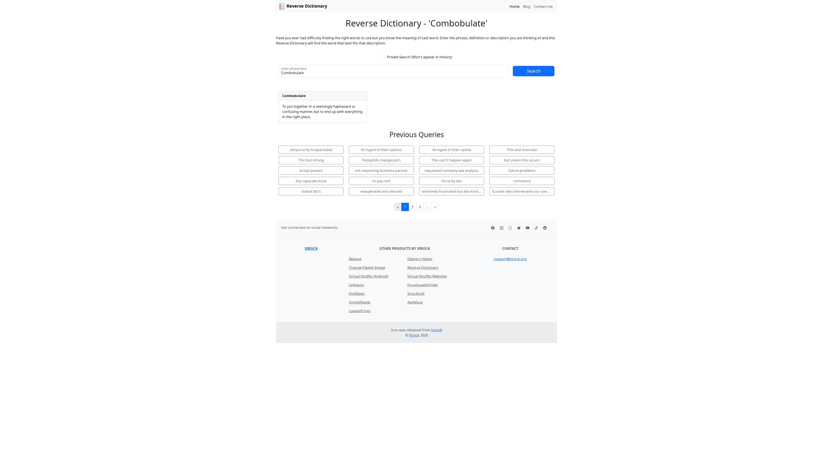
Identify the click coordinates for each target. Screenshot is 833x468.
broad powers (311, 170)
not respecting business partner (381, 170)
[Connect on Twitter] (519, 227)
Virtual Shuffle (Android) (368, 276)
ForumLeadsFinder (422, 285)
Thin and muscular (522, 149)
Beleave (355, 259)
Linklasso (356, 285)
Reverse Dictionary (422, 267)
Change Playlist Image (367, 267)
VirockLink (416, 293)
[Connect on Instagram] (501, 227)
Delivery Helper (420, 259)
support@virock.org (510, 259)
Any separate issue (311, 181)
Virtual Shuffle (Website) (427, 276)
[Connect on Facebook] (493, 227)
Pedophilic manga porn (381, 160)
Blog (526, 6)
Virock (311, 248)
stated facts (311, 191)
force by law (452, 181)
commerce (522, 181)
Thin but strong (311, 160)
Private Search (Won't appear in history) (419, 57)
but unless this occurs (522, 160)
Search (534, 71)
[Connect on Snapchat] (510, 227)
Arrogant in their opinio (451, 149)
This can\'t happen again (451, 160)
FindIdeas (357, 293)
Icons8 (436, 330)
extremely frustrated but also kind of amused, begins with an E (453, 191)
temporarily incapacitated (311, 149)
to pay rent (381, 181)
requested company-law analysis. (452, 170)
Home (515, 6)
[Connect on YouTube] (527, 227)
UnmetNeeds (360, 302)
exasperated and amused (381, 191)
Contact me (543, 6)
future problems (522, 170)
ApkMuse (415, 302)
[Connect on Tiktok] (536, 227)
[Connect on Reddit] (545, 227)
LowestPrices (360, 311)
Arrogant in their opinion (381, 149)
